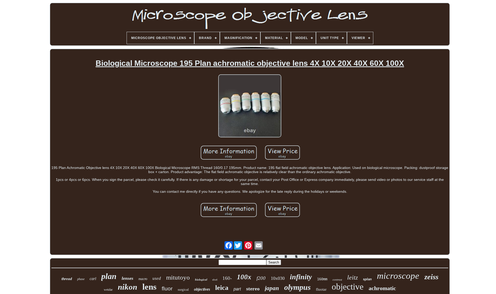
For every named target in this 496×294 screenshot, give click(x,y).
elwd (214, 279)
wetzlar (108, 289)
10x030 (278, 278)
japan (272, 288)
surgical (183, 289)
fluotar (321, 289)
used (156, 278)
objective (347, 286)
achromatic (382, 288)
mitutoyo (178, 277)
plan (109, 276)
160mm (322, 279)
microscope (398, 276)
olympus (297, 287)
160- (227, 278)
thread (66, 279)
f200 (261, 278)
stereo (253, 288)
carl (93, 278)
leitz (352, 277)
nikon (127, 286)
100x (244, 277)
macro (142, 279)
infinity (301, 277)
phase (80, 279)
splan (367, 279)
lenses (127, 278)
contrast (337, 279)
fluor (167, 288)
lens (149, 286)
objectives (202, 289)
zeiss (431, 277)
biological (201, 279)
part (237, 289)
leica (221, 287)
